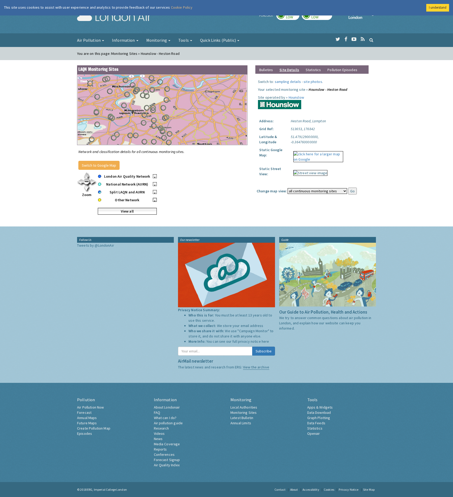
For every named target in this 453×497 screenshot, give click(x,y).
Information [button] (124, 40)
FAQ (157, 412)
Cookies (329, 489)
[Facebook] (345, 39)
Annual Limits (240, 423)
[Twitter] (337, 39)
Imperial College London (362, 17)
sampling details (288, 81)
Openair (313, 433)
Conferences (164, 454)
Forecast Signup (167, 459)
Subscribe (264, 351)
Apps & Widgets (320, 407)
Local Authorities (243, 407)
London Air (114, 17)
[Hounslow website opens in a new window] (279, 104)
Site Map (369, 489)
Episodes (84, 433)
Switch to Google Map (99, 165)
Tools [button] (184, 40)
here (265, 341)
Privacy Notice (348, 489)
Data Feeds (316, 423)
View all (127, 211)
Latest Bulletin (241, 417)
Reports (160, 449)
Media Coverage (167, 444)
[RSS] (363, 39)
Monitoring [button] (157, 40)
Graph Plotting (318, 417)
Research (161, 428)
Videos (159, 433)
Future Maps (87, 423)
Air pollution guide (168, 423)
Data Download (319, 412)
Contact (279, 489)
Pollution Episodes (342, 69)
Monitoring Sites (243, 412)
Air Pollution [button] (89, 40)
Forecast (84, 412)
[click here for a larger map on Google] (317, 154)
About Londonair (167, 407)
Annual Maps (87, 417)
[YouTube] (354, 39)
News (158, 438)
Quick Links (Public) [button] (218, 40)
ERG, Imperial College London (107, 489)
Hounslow (296, 97)
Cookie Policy (182, 7)
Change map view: (272, 191)
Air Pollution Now (90, 407)
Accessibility (311, 489)
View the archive (256, 367)
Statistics (313, 69)
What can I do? (165, 417)
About (294, 489)
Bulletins (266, 69)
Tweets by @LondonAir (95, 245)
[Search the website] (371, 40)
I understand (437, 7)
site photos (313, 81)
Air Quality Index (167, 465)
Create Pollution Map (93, 428)
